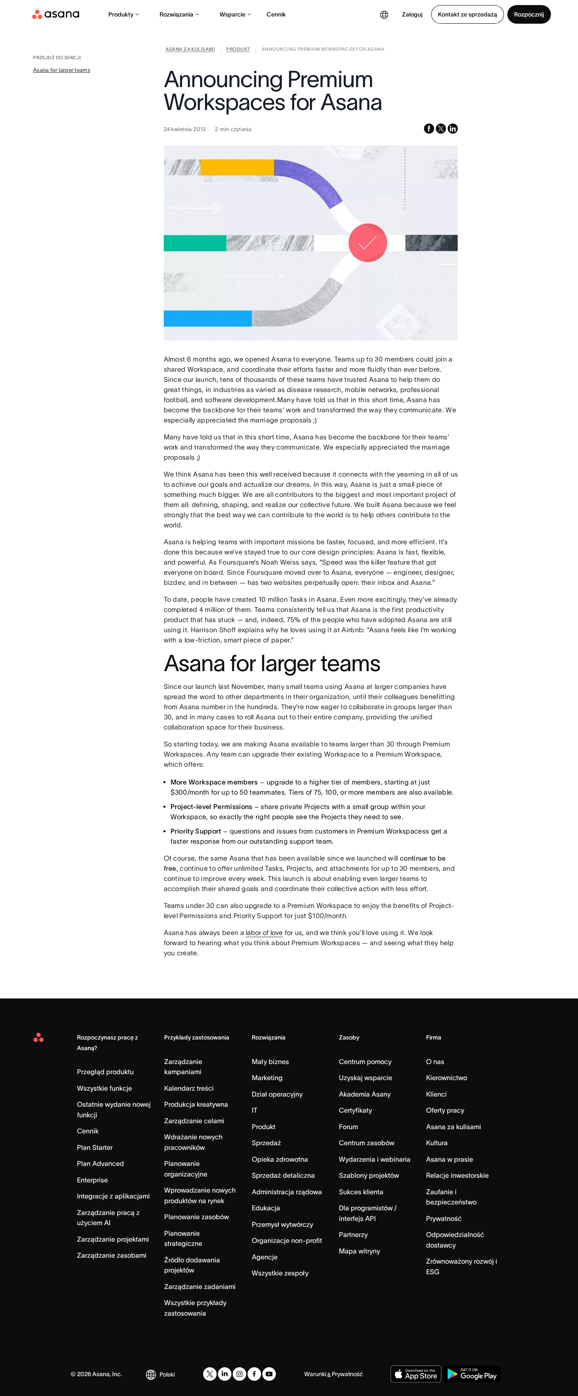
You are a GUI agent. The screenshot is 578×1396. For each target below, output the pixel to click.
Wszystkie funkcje (104, 1088)
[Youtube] (269, 1374)
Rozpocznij (529, 14)
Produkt (263, 1126)
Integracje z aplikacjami (113, 1196)
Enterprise (92, 1180)
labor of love (264, 932)
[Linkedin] (224, 1374)
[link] (190, 51)
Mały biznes (270, 1061)
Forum (348, 1126)
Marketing (267, 1077)
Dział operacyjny (277, 1094)
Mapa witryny (359, 1251)
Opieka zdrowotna (280, 1159)
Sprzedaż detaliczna (283, 1175)
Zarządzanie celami (194, 1120)
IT (254, 1110)
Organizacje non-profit (287, 1240)
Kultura (437, 1142)
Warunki (315, 1374)
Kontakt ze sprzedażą (467, 14)
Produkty (120, 14)
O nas (435, 1061)
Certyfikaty (355, 1110)
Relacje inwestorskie (457, 1175)
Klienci (436, 1094)
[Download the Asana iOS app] (416, 1374)
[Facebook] (254, 1374)
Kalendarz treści (189, 1088)
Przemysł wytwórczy (282, 1224)
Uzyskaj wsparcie (365, 1077)
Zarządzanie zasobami (111, 1255)
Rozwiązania (176, 14)
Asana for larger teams (61, 70)
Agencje (265, 1257)
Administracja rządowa (287, 1192)
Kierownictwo (446, 1077)
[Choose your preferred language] (384, 14)
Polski (167, 1374)
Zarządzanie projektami (113, 1239)
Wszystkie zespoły (280, 1273)
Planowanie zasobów (196, 1216)
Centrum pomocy (365, 1061)
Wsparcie (232, 14)
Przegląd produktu (105, 1071)
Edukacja (266, 1208)
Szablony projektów (369, 1175)
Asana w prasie (449, 1159)
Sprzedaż (266, 1142)
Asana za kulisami (453, 1126)
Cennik (276, 14)
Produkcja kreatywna (196, 1104)
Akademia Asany (365, 1094)
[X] (210, 1374)
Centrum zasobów (366, 1142)
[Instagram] (239, 1374)
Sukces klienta (361, 1192)
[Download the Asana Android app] (472, 1374)
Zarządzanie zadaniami (200, 1286)
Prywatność (444, 1218)
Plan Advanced (100, 1163)
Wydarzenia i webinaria (374, 1159)
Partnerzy (353, 1234)
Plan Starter (95, 1147)
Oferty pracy (445, 1110)
